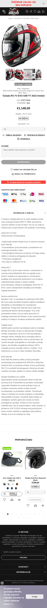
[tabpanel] (12, 476)
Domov (10, 18)
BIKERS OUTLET (11, 11)
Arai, (19, 89)
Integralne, (25, 89)
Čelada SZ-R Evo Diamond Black (35, 479)
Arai (28, 103)
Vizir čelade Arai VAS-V (12, 478)
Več (11, 604)
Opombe (5, 146)
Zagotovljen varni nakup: (13, 190)
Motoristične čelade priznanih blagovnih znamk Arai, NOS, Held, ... (23, 92)
